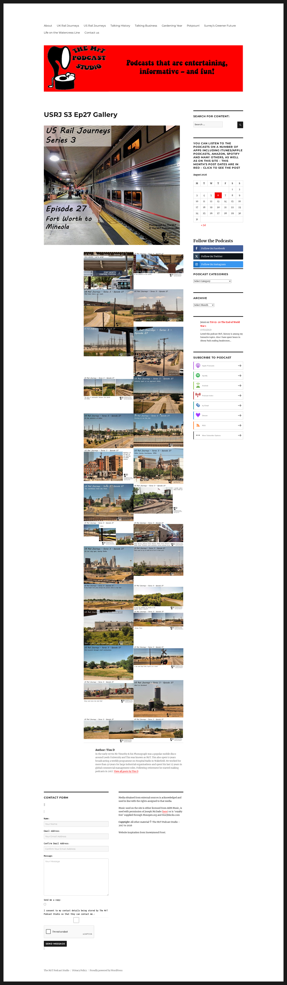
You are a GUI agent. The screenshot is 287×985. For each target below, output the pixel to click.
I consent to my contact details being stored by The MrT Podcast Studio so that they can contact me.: (76, 912)
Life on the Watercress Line (62, 32)
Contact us (92, 32)
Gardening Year (172, 25)
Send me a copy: (52, 900)
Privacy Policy (79, 970)
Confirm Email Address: (56, 843)
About (48, 25)
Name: (47, 818)
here (165, 811)
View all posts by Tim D (126, 771)
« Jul (203, 225)
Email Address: (52, 831)
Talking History (120, 25)
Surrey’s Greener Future (220, 25)
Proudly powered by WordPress (106, 970)
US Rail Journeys (95, 25)
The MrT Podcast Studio (56, 970)
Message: (48, 856)
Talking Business (146, 25)
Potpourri (193, 25)
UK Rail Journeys (68, 25)
